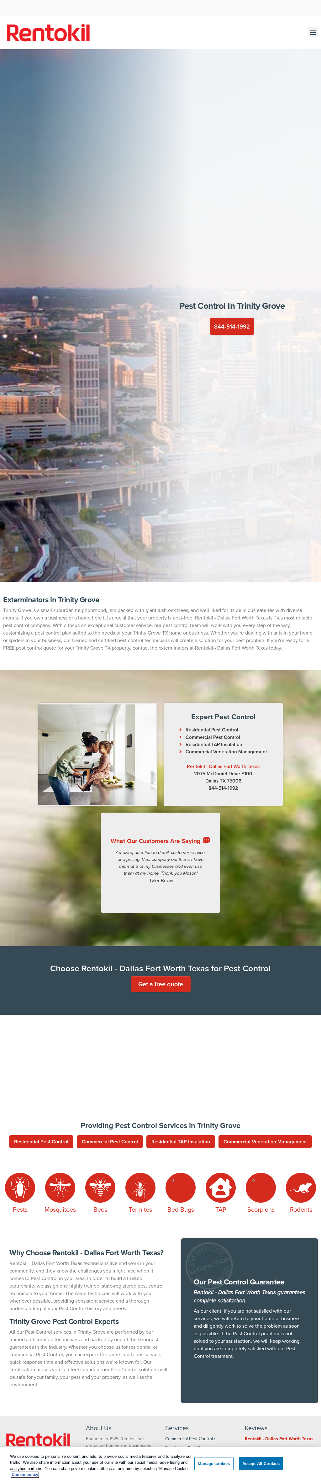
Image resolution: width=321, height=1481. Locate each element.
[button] (313, 32)
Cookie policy (25, 1474)
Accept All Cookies (261, 1463)
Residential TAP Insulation (214, 744)
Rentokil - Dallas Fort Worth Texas (223, 766)
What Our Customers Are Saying (155, 840)
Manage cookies (214, 1463)
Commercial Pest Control (213, 737)
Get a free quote (160, 983)
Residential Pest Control (212, 729)
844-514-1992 (232, 326)
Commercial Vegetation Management (226, 751)
